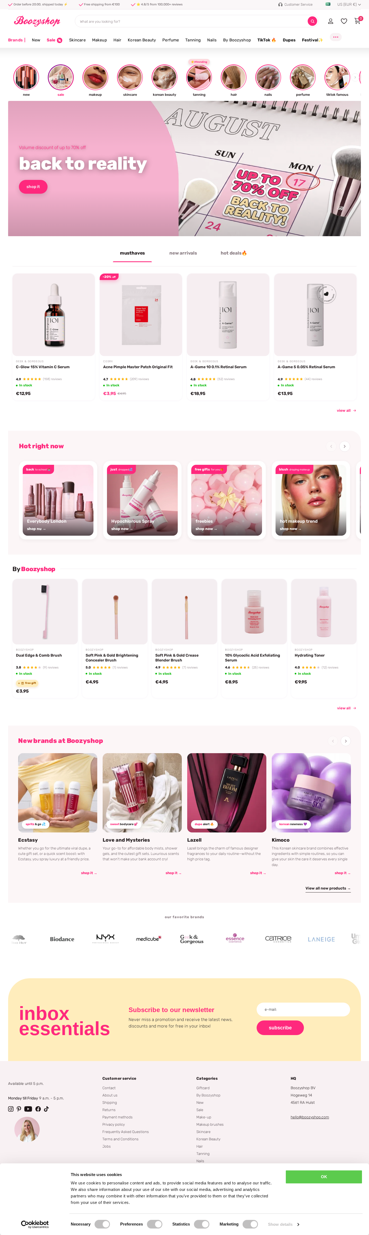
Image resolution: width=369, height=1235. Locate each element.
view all (344, 410)
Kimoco (281, 840)
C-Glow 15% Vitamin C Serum (43, 367)
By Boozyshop (237, 40)
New (36, 40)
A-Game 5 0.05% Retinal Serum (306, 367)
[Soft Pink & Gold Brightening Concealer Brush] (114, 611)
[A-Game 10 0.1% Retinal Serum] (228, 315)
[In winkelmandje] (84, 343)
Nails (212, 40)
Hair (117, 40)
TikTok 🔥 (266, 40)
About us (110, 1095)
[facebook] (38, 1109)
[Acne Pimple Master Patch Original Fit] (141, 315)
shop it (33, 186)
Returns (109, 1110)
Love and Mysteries (126, 840)
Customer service (119, 1078)
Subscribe (280, 1027)
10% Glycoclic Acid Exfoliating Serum (252, 658)
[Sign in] (330, 21)
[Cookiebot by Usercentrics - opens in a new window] (35, 1224)
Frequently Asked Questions (125, 1131)
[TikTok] (46, 1109)
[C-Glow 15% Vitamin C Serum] (53, 315)
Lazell (194, 840)
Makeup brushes (210, 1124)
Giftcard (203, 1088)
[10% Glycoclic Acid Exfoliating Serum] (254, 611)
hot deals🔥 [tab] (234, 253)
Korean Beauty (142, 40)
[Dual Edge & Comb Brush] (45, 611)
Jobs (106, 1146)
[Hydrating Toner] (324, 611)
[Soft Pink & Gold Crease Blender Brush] (184, 611)
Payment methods (117, 1117)
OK (324, 1176)
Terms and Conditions (120, 1139)
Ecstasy (28, 840)
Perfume (170, 40)
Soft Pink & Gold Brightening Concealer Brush (112, 658)
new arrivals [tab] (183, 253)
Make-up (203, 1117)
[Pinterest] (19, 1109)
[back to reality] (184, 168)
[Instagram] (11, 1109)
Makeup (99, 40)
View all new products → (328, 888)
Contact (109, 1088)
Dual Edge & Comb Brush (39, 655)
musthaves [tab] (132, 253)
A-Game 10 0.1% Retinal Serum (218, 367)
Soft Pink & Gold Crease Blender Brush (177, 658)
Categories (206, 1078)
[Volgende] (344, 446)
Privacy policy (113, 1124)
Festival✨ (312, 40)
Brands (16, 40)
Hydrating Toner (310, 655)
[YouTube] (28, 1109)
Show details (280, 1224)
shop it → (89, 873)
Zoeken (312, 21)
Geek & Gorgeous (30, 361)
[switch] (154, 1224)
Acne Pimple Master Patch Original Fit (138, 367)
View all (344, 708)
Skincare (77, 40)
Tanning (193, 40)
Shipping (109, 1102)
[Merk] (34, 939)
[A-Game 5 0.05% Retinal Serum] (315, 315)
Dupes (289, 40)
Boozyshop (25, 649)
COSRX (108, 361)
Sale (199, 1110)
